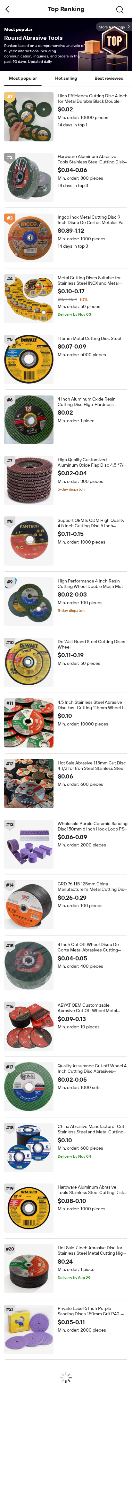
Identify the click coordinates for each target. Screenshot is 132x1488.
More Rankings (112, 27)
